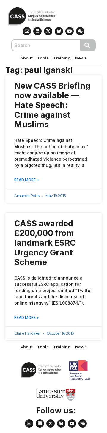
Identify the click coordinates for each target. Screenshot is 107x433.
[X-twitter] (48, 31)
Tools (43, 58)
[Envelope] (27, 31)
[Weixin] (80, 31)
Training (62, 58)
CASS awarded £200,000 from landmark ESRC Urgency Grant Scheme (45, 243)
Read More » (26, 180)
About (26, 58)
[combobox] (46, 45)
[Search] (88, 45)
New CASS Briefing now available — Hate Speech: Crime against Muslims (52, 105)
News (81, 58)
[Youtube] (69, 31)
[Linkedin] (37, 31)
